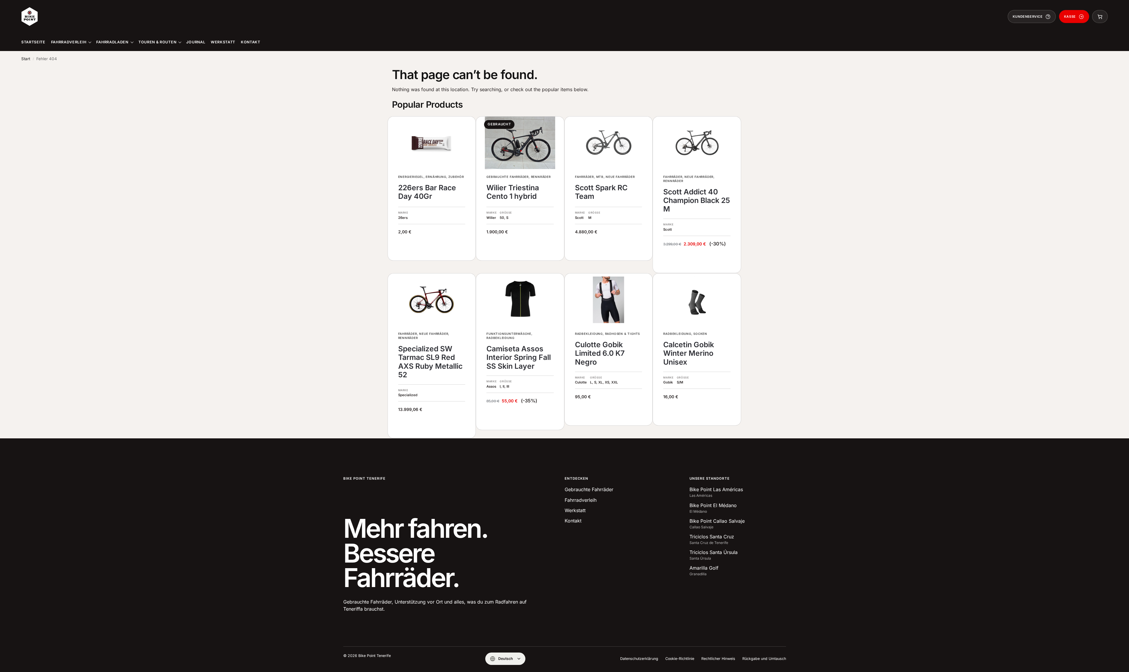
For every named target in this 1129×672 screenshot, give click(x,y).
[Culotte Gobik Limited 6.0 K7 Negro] (608, 299)
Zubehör (456, 176)
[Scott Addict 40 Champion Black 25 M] (696, 143)
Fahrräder (584, 176)
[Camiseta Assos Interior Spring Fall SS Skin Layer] (520, 299)
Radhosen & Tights (622, 333)
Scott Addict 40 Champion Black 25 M (696, 201)
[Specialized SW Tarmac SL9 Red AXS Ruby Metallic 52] (431, 299)
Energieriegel (411, 176)
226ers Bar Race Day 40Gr (427, 192)
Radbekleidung (500, 338)
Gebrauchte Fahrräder (507, 176)
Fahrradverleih (581, 500)
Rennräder (541, 176)
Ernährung (436, 176)
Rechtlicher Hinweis (718, 658)
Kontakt (573, 521)
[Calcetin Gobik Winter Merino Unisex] (696, 299)
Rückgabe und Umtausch (764, 658)
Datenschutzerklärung (639, 658)
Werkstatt (575, 510)
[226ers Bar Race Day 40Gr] (431, 143)
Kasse (1070, 16)
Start (25, 58)
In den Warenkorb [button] (697, 260)
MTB (600, 176)
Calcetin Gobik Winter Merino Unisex (688, 353)
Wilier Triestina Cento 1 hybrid (512, 192)
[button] (1100, 16)
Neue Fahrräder (620, 176)
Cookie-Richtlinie (679, 658)
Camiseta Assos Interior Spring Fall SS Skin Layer (518, 358)
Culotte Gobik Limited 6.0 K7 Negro (600, 353)
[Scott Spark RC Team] (608, 143)
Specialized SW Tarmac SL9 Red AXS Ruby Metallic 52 (430, 362)
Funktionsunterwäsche (508, 333)
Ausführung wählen (431, 248)
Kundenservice (1028, 16)
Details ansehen (520, 248)
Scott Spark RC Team (601, 192)
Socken (700, 333)
